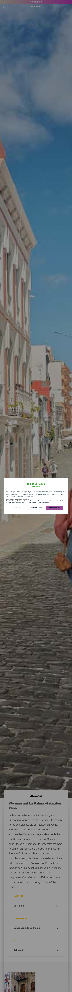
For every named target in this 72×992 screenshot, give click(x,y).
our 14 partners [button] (22, 491)
